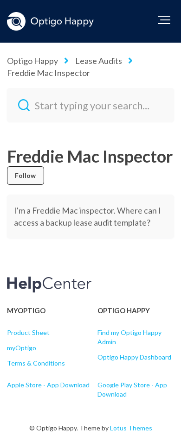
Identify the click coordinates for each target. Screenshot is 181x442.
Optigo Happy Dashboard (134, 357)
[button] (164, 20)
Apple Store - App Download (48, 385)
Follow (25, 175)
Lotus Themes (131, 428)
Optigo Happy (32, 61)
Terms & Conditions (36, 363)
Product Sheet (28, 332)
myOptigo (21, 348)
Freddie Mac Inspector (48, 73)
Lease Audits (98, 61)
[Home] (50, 21)
